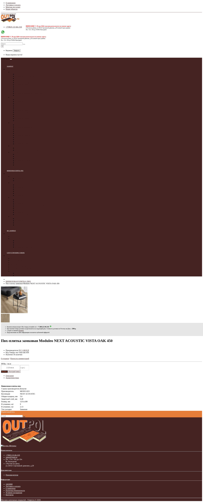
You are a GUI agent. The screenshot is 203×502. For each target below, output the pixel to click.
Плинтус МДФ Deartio (24, 273)
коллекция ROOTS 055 (24, 189)
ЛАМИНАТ (10, 66)
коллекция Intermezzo (23, 112)
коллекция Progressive (23, 131)
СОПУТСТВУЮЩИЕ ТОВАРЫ (16, 252)
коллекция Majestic (22, 95)
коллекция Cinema (22, 106)
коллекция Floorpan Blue (25, 161)
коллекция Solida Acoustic (25, 245)
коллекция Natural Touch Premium (28, 148)
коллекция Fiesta (21, 110)
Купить (4, 371)
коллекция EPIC (21, 202)
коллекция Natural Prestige (25, 129)
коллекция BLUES (22, 200)
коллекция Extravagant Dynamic (27, 125)
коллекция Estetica (22, 108)
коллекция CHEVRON (24, 181)
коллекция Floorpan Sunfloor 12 (27, 163)
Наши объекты (12, 9)
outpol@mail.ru (11, 457)
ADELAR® (15, 239)
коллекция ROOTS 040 (24, 187)
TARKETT (14, 97)
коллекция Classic (22, 85)
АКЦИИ (9, 484)
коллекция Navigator (23, 99)
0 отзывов (5, 359)
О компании (11, 3)
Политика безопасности (15, 491)
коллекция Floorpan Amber (25, 154)
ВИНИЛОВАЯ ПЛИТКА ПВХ (15, 170)
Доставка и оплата (13, 5)
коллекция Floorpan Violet (25, 156)
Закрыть (17, 50)
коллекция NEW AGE (24, 214)
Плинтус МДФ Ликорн (24, 275)
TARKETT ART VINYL (20, 197)
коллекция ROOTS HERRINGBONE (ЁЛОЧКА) (34, 185)
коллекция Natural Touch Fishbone (28, 150)
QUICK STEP (15, 72)
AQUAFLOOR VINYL (19, 176)
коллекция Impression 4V (25, 127)
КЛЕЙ (13, 263)
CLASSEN (14, 123)
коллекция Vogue (22, 133)
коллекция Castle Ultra (24, 91)
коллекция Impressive (23, 80)
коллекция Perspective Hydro (26, 89)
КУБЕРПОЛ (15, 236)
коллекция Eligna (22, 87)
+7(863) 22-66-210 (14, 27)
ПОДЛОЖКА (15, 258)
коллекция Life (21, 137)
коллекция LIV (21, 223)
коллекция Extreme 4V (24, 140)
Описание (10, 376)
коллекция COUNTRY (24, 210)
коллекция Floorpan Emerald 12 (27, 165)
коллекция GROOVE (23, 204)
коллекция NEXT (22, 193)
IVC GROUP (24, 350)
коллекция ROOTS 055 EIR (26, 191)
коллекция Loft (21, 142)
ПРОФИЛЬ (15, 265)
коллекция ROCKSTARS (25, 208)
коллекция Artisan (22, 114)
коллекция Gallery (22, 104)
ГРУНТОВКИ (16, 261)
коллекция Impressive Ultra (25, 83)
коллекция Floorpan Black (25, 159)
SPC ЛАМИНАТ (11, 230)
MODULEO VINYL (18, 183)
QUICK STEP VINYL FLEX (21, 216)
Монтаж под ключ (13, 7)
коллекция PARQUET (24, 178)
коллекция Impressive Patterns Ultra (28, 93)
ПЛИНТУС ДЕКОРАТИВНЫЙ (23, 271)
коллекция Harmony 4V (24, 135)
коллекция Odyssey (22, 118)
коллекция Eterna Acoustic (25, 241)
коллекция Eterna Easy (24, 243)
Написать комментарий (19, 359)
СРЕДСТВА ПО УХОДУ (20, 267)
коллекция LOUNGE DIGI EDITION (30, 206)
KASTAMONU (16, 152)
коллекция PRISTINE (23, 225)
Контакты (10, 495)
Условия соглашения (14, 493)
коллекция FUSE (22, 221)
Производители (12, 475)
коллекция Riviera (22, 121)
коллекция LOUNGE (23, 212)
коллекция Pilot (21, 102)
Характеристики (12, 378)
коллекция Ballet (21, 116)
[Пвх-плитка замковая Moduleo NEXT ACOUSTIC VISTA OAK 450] (14, 313)
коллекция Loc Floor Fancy (25, 76)
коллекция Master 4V (23, 144)
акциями (21, 330)
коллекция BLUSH (22, 219)
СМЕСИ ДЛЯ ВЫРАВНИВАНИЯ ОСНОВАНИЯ (30, 269)
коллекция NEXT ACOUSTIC (27, 195)
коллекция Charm (22, 78)
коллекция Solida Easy (24, 247)
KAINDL (14, 146)
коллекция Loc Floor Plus (25, 74)
